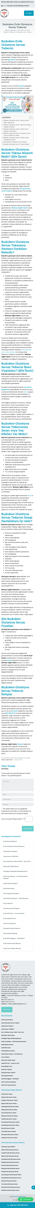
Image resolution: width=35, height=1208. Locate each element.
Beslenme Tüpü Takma (10, 866)
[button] (25, 1199)
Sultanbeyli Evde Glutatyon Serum (11, 1178)
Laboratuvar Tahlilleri (10, 856)
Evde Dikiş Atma (8, 888)
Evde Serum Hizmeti (10, 841)
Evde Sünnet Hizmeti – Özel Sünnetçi (15, 898)
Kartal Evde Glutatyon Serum (9, 1165)
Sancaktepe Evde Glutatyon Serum (11, 1174)
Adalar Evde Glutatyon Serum (9, 1150)
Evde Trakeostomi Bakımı (12, 943)
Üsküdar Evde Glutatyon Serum (10, 1190)
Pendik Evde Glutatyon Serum (9, 1171)
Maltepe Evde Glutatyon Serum (10, 1168)
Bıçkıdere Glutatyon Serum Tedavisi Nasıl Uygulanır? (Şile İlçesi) (16, 130)
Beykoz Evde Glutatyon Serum (10, 1156)
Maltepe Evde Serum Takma (9, 1116)
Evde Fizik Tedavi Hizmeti (12, 948)
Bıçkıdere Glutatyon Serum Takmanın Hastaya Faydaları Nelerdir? (17, 126)
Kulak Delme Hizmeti (10, 883)
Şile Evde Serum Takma (8, 1128)
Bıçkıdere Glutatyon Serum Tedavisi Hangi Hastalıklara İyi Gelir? (16, 139)
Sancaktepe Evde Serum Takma (10, 1122)
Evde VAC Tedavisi (9, 923)
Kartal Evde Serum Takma (8, 1113)
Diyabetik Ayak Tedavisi (11, 928)
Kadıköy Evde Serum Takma (9, 1109)
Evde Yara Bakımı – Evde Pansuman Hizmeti (15, 877)
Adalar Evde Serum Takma (8, 1097)
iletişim (25, 392)
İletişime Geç (7, 1009)
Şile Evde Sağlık (26, 758)
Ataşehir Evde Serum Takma (9, 1100)
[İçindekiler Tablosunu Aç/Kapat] (30, 117)
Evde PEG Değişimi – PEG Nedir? (14, 938)
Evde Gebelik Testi (9, 918)
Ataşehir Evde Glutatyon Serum (10, 1153)
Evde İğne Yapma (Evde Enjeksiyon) (15, 871)
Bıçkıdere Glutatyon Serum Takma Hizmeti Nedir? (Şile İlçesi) (16, 121)
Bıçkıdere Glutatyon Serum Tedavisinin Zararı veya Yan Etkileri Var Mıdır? (17, 134)
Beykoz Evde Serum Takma (9, 1103)
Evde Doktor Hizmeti (10, 851)
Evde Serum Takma (6, 1094)
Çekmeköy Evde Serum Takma (10, 1106)
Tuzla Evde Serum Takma (8, 1131)
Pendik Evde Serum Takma (9, 1119)
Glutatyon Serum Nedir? (8, 1146)
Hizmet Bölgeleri (5, 758)
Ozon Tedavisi (8, 903)
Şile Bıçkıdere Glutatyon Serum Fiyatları (15, 142)
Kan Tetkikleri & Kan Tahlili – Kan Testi (17, 861)
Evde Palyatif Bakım (10, 933)
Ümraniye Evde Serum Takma (9, 1134)
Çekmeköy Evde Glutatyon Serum (10, 1159)
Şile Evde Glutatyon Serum (9, 1181)
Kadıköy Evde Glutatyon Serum (10, 1162)
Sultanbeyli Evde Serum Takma (10, 1125)
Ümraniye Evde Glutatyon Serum (10, 1187)
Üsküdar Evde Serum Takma (9, 1137)
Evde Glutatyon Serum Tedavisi (13, 846)
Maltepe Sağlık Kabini (19, 1196)
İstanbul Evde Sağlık (16, 758)
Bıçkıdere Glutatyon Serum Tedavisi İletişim (16, 144)
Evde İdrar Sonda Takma (11, 908)
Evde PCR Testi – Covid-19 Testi (13, 913)
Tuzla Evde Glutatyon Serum (9, 1184)
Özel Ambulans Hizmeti (11, 893)
